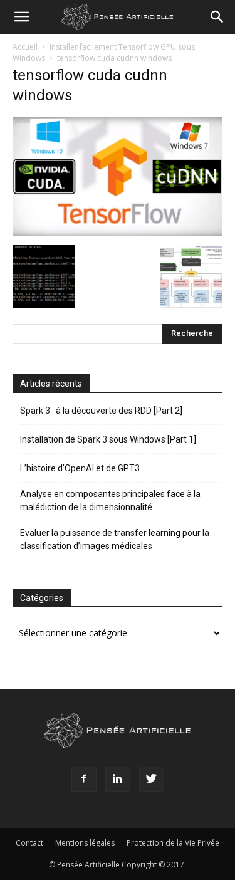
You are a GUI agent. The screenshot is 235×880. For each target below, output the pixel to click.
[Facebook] (84, 779)
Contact (29, 842)
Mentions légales (85, 842)
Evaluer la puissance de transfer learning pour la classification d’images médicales (114, 539)
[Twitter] (151, 779)
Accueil (25, 46)
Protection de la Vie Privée (173, 842)
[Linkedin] (117, 779)
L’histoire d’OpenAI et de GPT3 (80, 468)
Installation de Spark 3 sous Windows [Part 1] (108, 439)
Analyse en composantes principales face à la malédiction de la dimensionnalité (110, 500)
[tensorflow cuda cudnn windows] (117, 232)
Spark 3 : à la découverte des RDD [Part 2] (101, 411)
